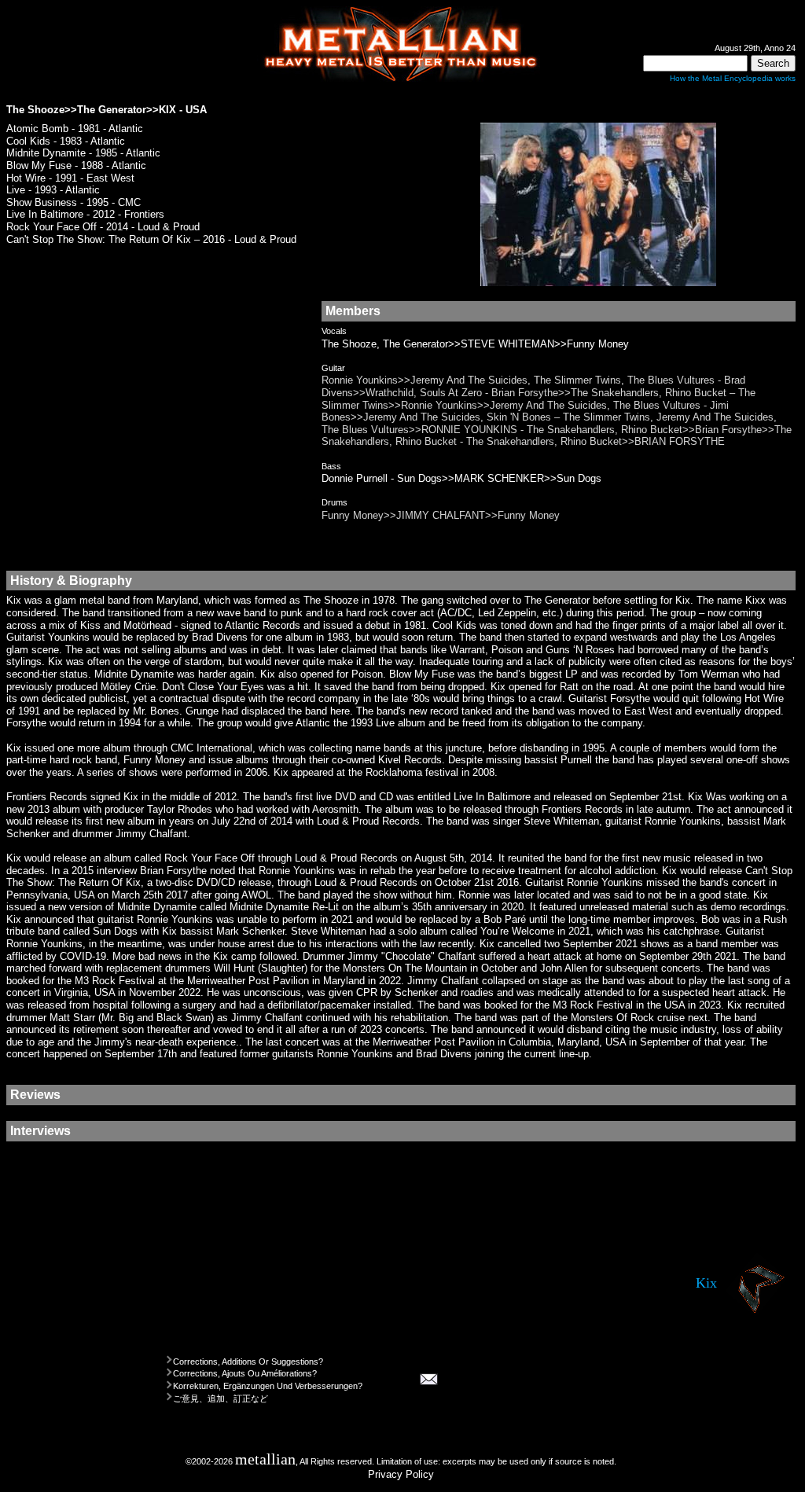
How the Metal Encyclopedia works (733, 78)
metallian (265, 1459)
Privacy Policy (401, 1474)
